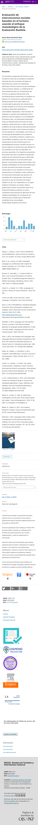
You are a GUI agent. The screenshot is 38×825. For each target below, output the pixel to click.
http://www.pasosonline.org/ (12, 315)
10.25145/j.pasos (12, 602)
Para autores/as (8, 749)
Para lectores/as (8, 746)
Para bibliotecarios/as (9, 752)
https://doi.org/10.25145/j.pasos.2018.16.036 (17, 50)
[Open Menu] (2, 2)
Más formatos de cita (9, 487)
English (5, 614)
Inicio (3, 7)
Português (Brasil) (9, 620)
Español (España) (9, 617)
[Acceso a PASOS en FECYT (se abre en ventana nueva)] (12, 643)
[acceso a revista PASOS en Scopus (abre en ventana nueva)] (10, 687)
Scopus (17, 704)
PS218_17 (8, 457)
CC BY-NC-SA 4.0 (9, 796)
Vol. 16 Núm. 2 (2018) (22, 7)
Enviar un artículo (10, 734)
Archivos (10, 7)
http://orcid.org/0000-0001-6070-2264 (15, 41)
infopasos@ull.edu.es (11, 803)
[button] (6, 588)
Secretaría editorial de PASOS (21, 780)
